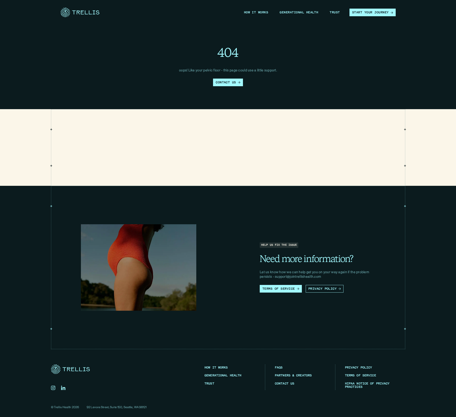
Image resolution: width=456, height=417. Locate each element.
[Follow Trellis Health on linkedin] (63, 388)
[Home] (80, 12)
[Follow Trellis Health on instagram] (53, 388)
